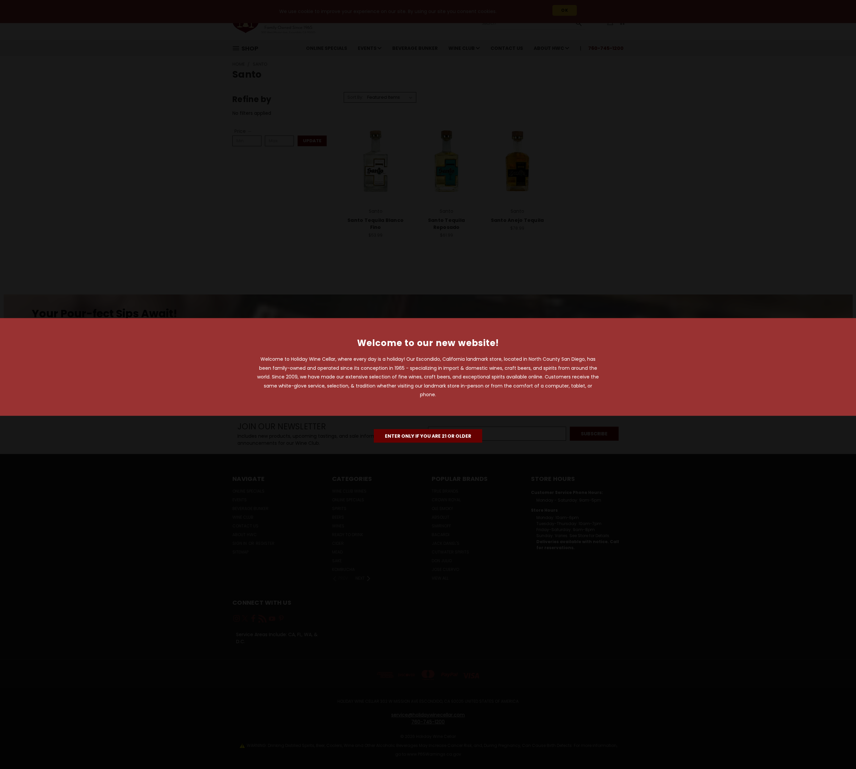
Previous (838, 748)
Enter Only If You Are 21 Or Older (428, 435)
